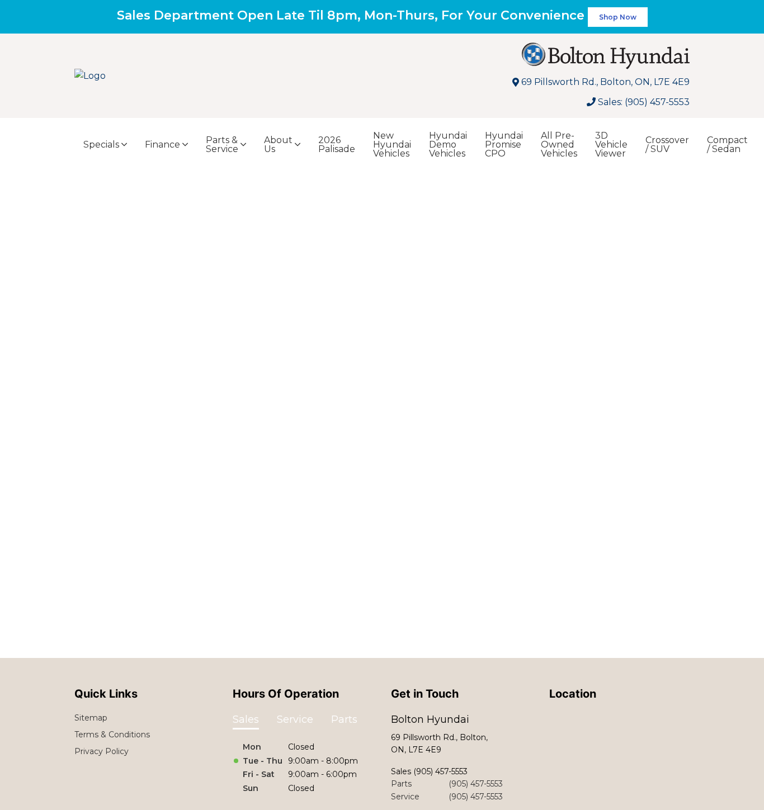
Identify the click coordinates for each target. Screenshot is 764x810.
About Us (278, 144)
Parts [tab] (344, 719)
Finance (162, 144)
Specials (101, 144)
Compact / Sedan (727, 144)
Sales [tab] (246, 719)
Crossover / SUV (667, 144)
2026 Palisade (336, 144)
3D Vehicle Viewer (611, 144)
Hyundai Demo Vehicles (448, 144)
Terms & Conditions (112, 735)
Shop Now (617, 17)
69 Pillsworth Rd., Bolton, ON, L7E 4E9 (605, 82)
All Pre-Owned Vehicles (559, 144)
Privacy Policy (101, 751)
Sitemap (90, 718)
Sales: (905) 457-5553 (644, 102)
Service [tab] (295, 719)
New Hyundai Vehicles (392, 144)
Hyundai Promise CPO (504, 144)
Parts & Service (222, 144)
